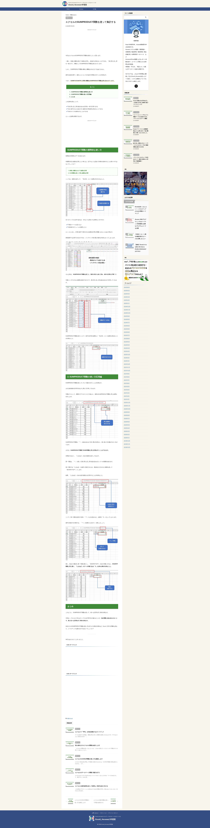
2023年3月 (127, 348)
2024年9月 (127, 316)
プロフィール (103, 813)
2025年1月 (127, 303)
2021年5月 (127, 386)
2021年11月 (127, 367)
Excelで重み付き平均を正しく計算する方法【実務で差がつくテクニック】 (140, 102)
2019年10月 (127, 447)
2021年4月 (127, 389)
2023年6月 (127, 338)
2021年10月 (127, 370)
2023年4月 (127, 345)
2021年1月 (126, 399)
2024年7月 (127, 322)
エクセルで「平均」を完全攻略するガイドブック (89, 732)
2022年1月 (126, 361)
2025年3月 (127, 297)
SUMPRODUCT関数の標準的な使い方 (82, 92)
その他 (94, 9)
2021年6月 (127, 383)
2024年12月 (127, 306)
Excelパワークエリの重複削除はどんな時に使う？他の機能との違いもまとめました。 (140, 130)
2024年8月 (127, 319)
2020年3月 (127, 431)
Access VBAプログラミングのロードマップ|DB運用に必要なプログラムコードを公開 (140, 224)
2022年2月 (127, 357)
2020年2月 (127, 434)
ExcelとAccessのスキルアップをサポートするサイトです (108, 816)
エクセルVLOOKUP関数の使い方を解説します (89, 759)
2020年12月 (127, 402)
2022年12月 (127, 354)
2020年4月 (127, 428)
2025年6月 (127, 287)
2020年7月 (127, 418)
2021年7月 (126, 380)
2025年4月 (127, 293)
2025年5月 (127, 290)
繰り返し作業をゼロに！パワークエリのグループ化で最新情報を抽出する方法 (140, 145)
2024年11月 (127, 309)
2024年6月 (127, 325)
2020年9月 (127, 412)
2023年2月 (127, 351)
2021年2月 (126, 396)
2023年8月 (127, 332)
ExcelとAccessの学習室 (77, 5)
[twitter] (136, 86)
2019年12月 (127, 440)
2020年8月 (127, 415)
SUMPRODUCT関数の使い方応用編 (81, 94)
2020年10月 (127, 408)
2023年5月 (127, 341)
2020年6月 (127, 421)
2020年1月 (127, 437)
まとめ (73, 97)
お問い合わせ (95, 813)
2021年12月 (127, 364)
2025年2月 (127, 300)
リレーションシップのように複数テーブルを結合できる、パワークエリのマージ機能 (140, 116)
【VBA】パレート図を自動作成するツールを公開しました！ (140, 236)
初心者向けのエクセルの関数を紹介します (87, 745)
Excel (68, 9)
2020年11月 (127, 405)
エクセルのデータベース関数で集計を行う (87, 772)
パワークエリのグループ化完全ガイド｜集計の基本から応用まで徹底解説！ (140, 159)
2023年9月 (127, 329)
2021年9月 (127, 373)
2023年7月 (127, 335)
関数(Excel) (70, 718)
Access (81, 9)
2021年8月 (127, 377)
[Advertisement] (92, 42)
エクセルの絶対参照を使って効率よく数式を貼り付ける (91, 786)
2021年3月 (127, 392)
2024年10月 (127, 313)
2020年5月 (127, 424)
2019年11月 (127, 444)
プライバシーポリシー (113, 813)
